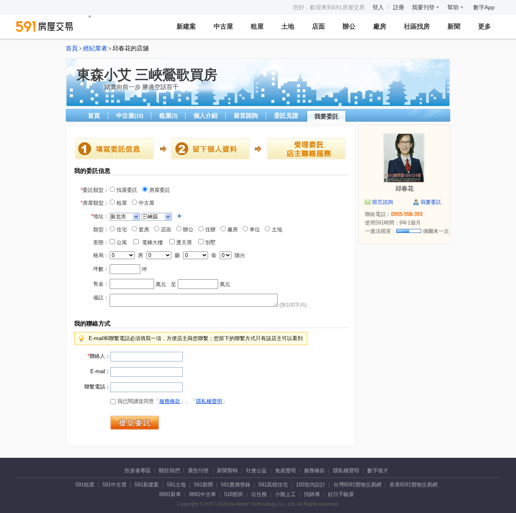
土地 (287, 26)
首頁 (72, 48)
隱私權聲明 (209, 401)
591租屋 (84, 485)
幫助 (453, 7)
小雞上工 (285, 494)
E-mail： (100, 371)
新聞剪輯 (227, 470)
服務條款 (169, 401)
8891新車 (170, 494)
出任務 (259, 494)
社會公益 (256, 470)
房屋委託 (159, 190)
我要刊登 (424, 7)
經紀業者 (95, 48)
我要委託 (326, 116)
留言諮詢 (246, 115)
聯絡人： (98, 356)
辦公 (349, 26)
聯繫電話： (97, 387)
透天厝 (186, 242)
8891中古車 (202, 494)
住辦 (210, 229)
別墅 (212, 242)
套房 (143, 229)
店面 (318, 26)
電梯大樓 (153, 242)
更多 (484, 26)
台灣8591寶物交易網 (357, 485)
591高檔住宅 (273, 485)
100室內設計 (310, 485)
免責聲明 (285, 470)
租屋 (257, 26)
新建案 (186, 26)
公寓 (123, 242)
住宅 (121, 229)
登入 (378, 7)
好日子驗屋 (341, 494)
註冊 (398, 7)
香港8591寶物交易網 (413, 485)
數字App (484, 7)
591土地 (176, 485)
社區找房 (417, 26)
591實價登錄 (235, 485)
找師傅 (312, 494)
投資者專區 (138, 470)
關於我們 (169, 470)
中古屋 (223, 26)
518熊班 (233, 494)
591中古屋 (114, 485)
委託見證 (286, 115)
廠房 (379, 26)
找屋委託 (126, 190)
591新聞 (203, 485)
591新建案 (147, 485)
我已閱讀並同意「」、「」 (171, 401)
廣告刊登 (198, 470)
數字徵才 (377, 470)
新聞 (453, 26)
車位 (254, 229)
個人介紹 (206, 115)
